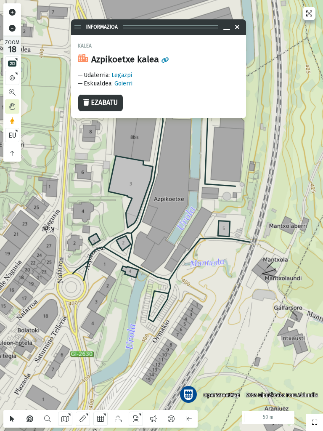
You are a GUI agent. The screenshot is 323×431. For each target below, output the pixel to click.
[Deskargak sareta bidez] (100, 419)
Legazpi (121, 75)
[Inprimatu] (136, 419)
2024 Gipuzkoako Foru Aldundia (282, 395)
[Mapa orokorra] (314, 422)
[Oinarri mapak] (65, 419)
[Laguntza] (171, 419)
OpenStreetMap (222, 395)
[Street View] (12, 121)
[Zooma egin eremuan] (12, 92)
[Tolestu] (12, 153)
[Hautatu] (12, 419)
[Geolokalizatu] (12, 78)
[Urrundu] (12, 28)
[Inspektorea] (30, 419)
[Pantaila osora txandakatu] (309, 13)
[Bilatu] (47, 419)
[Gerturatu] (12, 12)
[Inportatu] (118, 419)
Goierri (123, 83)
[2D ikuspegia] (12, 63)
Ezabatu (104, 102)
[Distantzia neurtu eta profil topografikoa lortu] (83, 419)
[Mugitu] (12, 106)
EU (12, 135)
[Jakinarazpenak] (153, 419)
